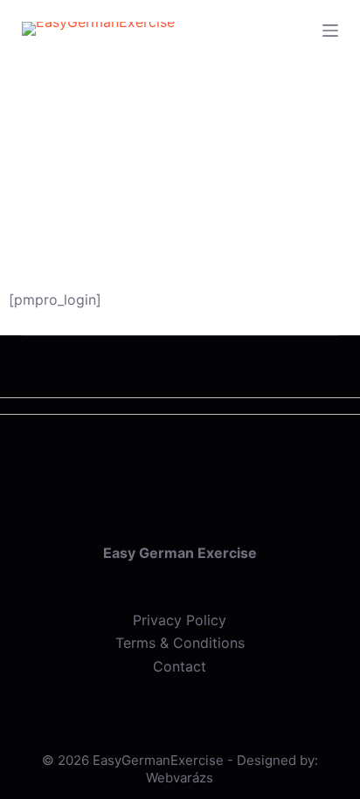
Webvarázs (179, 777)
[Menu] (330, 30)
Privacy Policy (179, 620)
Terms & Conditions (180, 642)
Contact (179, 666)
